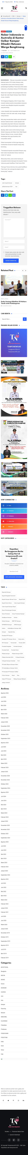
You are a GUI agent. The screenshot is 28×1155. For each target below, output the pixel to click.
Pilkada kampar (6, 653)
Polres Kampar (5, 675)
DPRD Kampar (17, 624)
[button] (22, 270)
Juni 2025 (3, 751)
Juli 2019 (3, 949)
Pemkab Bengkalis (6, 646)
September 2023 (5, 838)
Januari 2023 (4, 871)
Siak (2, 1054)
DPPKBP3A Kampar (7, 624)
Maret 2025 (4, 763)
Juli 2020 (3, 916)
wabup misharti (6, 682)
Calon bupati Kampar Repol (9, 606)
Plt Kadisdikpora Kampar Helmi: (10, 668)
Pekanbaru (4, 1025)
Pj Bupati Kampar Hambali (8, 661)
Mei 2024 (3, 804)
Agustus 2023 (5, 842)
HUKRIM (3, 992)
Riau (16, 186)
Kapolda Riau (11, 632)
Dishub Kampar (6, 621)
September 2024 (5, 788)
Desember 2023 (5, 825)
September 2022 (5, 875)
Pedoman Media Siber (18, 1131)
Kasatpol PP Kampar (7, 635)
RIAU (2, 1041)
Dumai (2, 984)
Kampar (17, 183)
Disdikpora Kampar (7, 617)
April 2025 (4, 759)
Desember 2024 (5, 776)
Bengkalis (3, 971)
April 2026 (4, 709)
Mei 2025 (3, 755)
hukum (3, 628)
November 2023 (5, 829)
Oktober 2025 (4, 734)
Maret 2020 (4, 924)
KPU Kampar (5, 643)
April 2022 (4, 895)
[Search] (26, 8)
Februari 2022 (4, 904)
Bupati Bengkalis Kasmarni (8, 595)
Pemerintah (13, 643)
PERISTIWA (4, 1037)
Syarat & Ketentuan (15, 1135)
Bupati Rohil (22, 599)
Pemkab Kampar (18, 646)
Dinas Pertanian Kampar (18, 614)
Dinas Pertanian (6, 614)
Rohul (6, 298)
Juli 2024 (3, 796)
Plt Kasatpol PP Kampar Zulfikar (10, 671)
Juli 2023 (3, 846)
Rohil (2, 1046)
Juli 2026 (3, 697)
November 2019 (5, 933)
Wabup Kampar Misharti (20, 679)
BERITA (2, 298)
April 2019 (4, 953)
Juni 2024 (3, 800)
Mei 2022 (3, 891)
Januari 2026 (4, 722)
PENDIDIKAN (4, 1033)
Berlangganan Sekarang (14, 577)
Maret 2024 (4, 813)
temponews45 (14, 1147)
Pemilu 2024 (22, 643)
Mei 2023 (3, 854)
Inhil (2, 996)
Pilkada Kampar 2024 (7, 186)
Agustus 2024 (5, 792)
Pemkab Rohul (15, 650)
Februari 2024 (4, 817)
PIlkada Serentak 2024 (7, 657)
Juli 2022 (3, 883)
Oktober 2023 (4, 833)
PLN (18, 661)
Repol (13, 675)
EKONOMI (3, 988)
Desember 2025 (5, 726)
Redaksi (4, 50)
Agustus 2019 (5, 945)
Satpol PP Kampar (6, 679)
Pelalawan (4, 1029)
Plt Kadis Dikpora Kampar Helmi (10, 664)
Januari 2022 (4, 908)
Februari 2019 (4, 957)
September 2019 (5, 941)
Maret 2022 (4, 900)
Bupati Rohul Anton (7, 603)
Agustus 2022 (5, 879)
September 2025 (5, 738)
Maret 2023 (4, 862)
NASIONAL (4, 1017)
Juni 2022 (3, 887)
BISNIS (3, 979)
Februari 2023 (4, 866)
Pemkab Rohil (5, 650)
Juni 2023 (3, 850)
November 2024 (5, 780)
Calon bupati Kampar (7, 183)
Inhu (2, 1000)
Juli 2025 (3, 747)
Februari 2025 (4, 767)
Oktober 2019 (4, 937)
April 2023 (4, 858)
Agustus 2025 (5, 742)
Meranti (3, 1012)
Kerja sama (21, 639)
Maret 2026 (4, 713)
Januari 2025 (4, 771)
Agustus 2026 (5, 693)
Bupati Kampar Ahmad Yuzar (9, 599)
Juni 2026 (3, 701)
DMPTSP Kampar (16, 621)
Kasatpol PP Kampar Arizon (9, 639)
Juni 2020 (3, 920)
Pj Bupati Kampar (20, 657)
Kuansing (3, 1008)
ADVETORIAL (4, 967)
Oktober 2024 (4, 784)
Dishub (15, 617)
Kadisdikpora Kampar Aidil (14, 628)
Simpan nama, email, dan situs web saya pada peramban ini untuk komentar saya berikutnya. (14, 254)
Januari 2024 (4, 821)
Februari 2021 (4, 912)
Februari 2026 (4, 718)
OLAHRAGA (4, 1021)
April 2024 (4, 809)
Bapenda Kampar (6, 592)
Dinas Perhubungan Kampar (9, 610)
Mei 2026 (3, 705)
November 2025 (5, 730)
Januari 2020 (4, 929)
